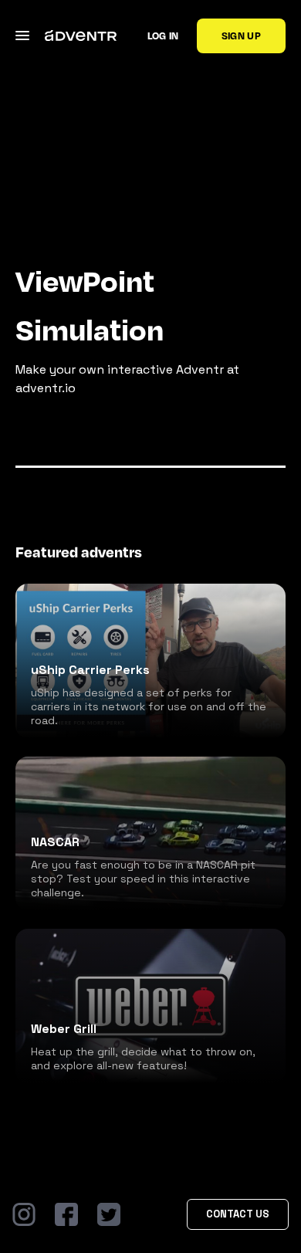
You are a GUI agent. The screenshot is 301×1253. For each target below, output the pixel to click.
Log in (163, 35)
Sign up (241, 35)
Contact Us (237, 1214)
